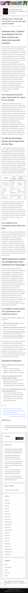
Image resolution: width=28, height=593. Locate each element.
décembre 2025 (8, 522)
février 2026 (7, 516)
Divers (6, 570)
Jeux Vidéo (7, 572)
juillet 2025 (7, 535)
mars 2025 (7, 541)
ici (24, 253)
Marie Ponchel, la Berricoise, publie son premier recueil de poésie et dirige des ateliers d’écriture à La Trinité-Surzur (15, 426)
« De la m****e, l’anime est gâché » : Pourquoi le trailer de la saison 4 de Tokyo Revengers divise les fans (12, 471)
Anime (4, 405)
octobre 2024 (7, 554)
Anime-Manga (7, 567)
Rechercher (7, 436)
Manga (6, 575)
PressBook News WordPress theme (16, 591)
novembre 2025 (8, 524)
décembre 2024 (8, 549)
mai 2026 (6, 508)
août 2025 (6, 532)
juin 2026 (6, 505)
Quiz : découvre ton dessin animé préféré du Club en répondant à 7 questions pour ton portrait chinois (12, 457)
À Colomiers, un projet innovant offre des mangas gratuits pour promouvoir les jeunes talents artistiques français (13, 450)
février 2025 (7, 543)
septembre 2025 (8, 530)
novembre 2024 (8, 551)
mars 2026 (7, 514)
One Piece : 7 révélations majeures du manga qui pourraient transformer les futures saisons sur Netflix (13, 477)
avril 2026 (6, 511)
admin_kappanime (17, 26)
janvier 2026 (7, 519)
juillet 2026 (7, 503)
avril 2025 (6, 538)
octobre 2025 (7, 527)
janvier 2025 (7, 546)
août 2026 (6, 500)
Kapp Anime (12, 2)
